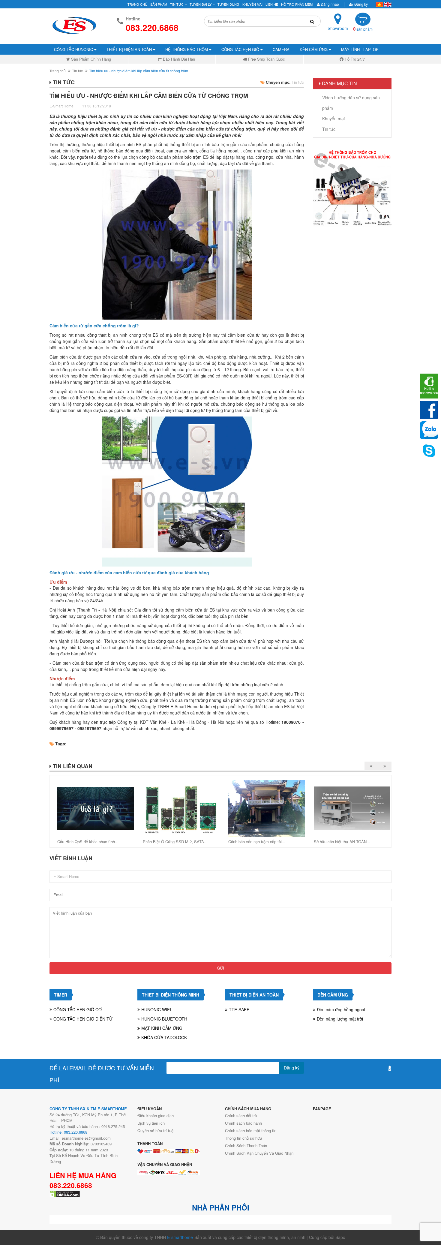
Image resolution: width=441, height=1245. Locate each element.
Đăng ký (360, 4)
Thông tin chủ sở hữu (243, 1138)
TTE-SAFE (239, 1009)
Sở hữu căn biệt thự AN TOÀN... (342, 841)
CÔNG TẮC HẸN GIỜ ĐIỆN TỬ (82, 1019)
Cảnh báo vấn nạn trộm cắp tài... (256, 841)
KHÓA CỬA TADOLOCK (164, 1037)
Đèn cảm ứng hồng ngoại (341, 1009)
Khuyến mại (252, 4)
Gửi (220, 968)
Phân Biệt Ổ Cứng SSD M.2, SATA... (175, 841)
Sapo (340, 1237)
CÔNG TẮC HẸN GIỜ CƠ (77, 1009)
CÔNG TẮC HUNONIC (74, 49)
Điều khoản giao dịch (155, 1115)
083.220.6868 (71, 1185)
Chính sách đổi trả (241, 1115)
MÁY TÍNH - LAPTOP (360, 49)
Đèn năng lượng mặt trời (340, 1019)
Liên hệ (272, 4)
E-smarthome (180, 1237)
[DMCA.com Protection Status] (65, 1193)
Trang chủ (137, 4)
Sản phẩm (158, 4)
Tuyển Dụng (228, 4)
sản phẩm (363, 29)
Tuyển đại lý (201, 4)
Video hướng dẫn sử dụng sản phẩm (351, 103)
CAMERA (281, 49)
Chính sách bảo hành (243, 1123)
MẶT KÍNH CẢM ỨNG (161, 1028)
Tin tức (77, 70)
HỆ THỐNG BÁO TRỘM (187, 49)
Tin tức (177, 4)
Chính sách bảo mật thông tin (250, 1130)
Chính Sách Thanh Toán (246, 1145)
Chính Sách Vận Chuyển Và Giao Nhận (259, 1153)
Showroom (338, 28)
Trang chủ (58, 70)
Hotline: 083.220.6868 (68, 1132)
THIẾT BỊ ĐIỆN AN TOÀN (129, 49)
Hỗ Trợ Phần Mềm (297, 4)
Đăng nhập (329, 4)
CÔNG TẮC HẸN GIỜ (240, 49)
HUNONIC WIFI (156, 1009)
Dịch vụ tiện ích (151, 1123)
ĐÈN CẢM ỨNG (314, 49)
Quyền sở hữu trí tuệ (155, 1130)
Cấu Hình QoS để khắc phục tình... (87, 841)
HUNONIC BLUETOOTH (164, 1019)
